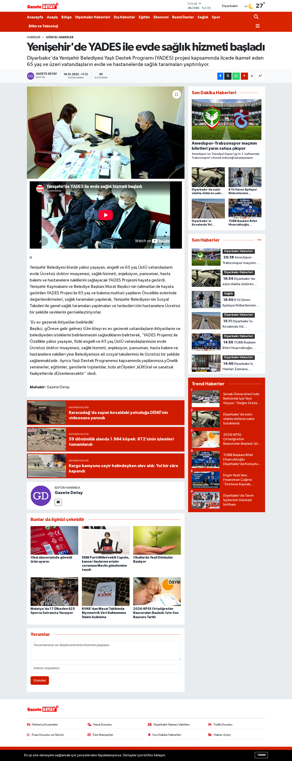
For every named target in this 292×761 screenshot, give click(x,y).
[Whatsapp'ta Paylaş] (236, 76)
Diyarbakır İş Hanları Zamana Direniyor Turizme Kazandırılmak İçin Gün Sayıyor (241, 367)
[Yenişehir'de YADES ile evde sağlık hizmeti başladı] (105, 133)
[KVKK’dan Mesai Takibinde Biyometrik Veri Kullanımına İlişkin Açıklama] (106, 591)
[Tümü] (259, 240)
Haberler (33, 37)
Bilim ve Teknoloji (43, 26)
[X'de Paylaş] (228, 76)
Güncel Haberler (60, 37)
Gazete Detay (69, 493)
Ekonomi (160, 17)
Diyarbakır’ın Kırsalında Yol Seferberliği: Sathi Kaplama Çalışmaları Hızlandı (239, 324)
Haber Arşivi (222, 734)
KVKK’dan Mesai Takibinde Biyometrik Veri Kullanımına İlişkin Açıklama (104, 613)
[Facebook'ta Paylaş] (220, 76)
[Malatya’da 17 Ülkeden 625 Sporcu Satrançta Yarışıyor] (54, 591)
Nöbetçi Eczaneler (45, 724)
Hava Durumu (102, 724)
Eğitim (144, 17)
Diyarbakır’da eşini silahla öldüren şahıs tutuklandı (239, 282)
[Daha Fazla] (244, 76)
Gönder (40, 680)
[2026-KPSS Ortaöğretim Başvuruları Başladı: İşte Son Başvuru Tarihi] (157, 591)
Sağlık (203, 17)
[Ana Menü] (257, 26)
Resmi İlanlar (183, 17)
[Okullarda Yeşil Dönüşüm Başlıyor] (157, 540)
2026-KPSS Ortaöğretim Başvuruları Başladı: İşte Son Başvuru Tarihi (155, 613)
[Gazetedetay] (43, 6)
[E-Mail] (58, 502)
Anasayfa (35, 17)
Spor (216, 17)
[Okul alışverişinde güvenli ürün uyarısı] (54, 540)
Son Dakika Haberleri (166, 734)
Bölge (66, 17)
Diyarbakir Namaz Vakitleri (172, 724)
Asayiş (52, 17)
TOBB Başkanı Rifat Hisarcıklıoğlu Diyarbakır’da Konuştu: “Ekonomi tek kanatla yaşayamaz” (240, 345)
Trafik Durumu (222, 724)
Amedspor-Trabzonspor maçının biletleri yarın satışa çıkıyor (239, 260)
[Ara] (256, 17)
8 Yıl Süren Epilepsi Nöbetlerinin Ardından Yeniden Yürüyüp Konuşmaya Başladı (239, 303)
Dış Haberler (124, 17)
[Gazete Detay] (41, 495)
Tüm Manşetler (102, 734)
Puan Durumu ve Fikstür (48, 734)
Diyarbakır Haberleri (92, 17)
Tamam (261, 755)
